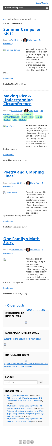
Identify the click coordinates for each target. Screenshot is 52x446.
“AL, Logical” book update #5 (18, 395)
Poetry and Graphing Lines (23, 174)
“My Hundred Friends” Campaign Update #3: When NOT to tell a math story (24, 420)
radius (38, 116)
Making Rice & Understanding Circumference (18, 99)
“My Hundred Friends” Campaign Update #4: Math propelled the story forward (24, 407)
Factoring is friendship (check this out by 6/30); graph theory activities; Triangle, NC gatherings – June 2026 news (26, 413)
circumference (11, 116)
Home (5, 19)
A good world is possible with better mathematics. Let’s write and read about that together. (26, 364)
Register (45, 3)
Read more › (8, 78)
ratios (7, 119)
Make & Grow (21, 84)
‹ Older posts (15, 305)
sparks (22, 119)
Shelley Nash (32, 40)
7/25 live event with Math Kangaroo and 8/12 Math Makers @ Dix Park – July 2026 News (24, 399)
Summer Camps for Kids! (22, 31)
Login (38, 3)
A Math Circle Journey (19, 160)
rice (15, 119)
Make (13, 84)
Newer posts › (36, 309)
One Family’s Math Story (21, 240)
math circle (27, 116)
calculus (28, 114)
